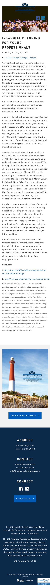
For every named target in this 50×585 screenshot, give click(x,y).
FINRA (30, 533)
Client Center (11, 43)
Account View (11, 70)
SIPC (36, 533)
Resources (9, 50)
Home (6, 23)
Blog (6, 57)
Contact (8, 63)
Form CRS (31, 561)
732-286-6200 (28, 464)
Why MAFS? (9, 37)
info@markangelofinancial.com (25, 471)
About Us (8, 30)
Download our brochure (23, 415)
